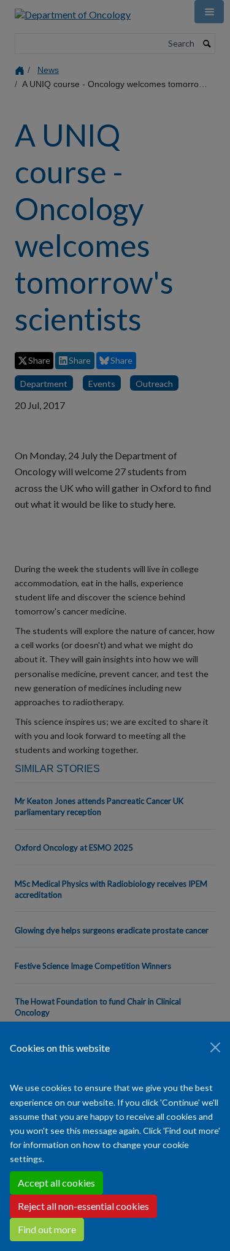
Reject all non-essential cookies (83, 1206)
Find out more (47, 1229)
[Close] (215, 1047)
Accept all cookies (56, 1182)
